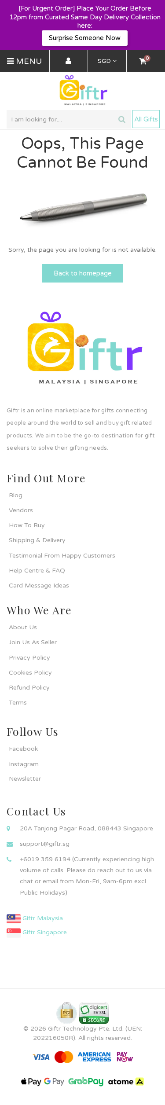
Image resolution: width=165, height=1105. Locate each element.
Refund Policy (29, 687)
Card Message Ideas (39, 585)
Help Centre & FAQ (37, 570)
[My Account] (68, 61)
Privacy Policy (29, 657)
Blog (15, 495)
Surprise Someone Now (85, 38)
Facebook (23, 749)
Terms (18, 702)
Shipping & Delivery (37, 540)
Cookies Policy (30, 672)
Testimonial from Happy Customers (62, 555)
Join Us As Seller (33, 642)
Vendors (21, 510)
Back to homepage (83, 273)
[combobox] (69, 119)
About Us (23, 627)
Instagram (24, 764)
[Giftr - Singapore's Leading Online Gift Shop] (82, 91)
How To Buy (27, 525)
